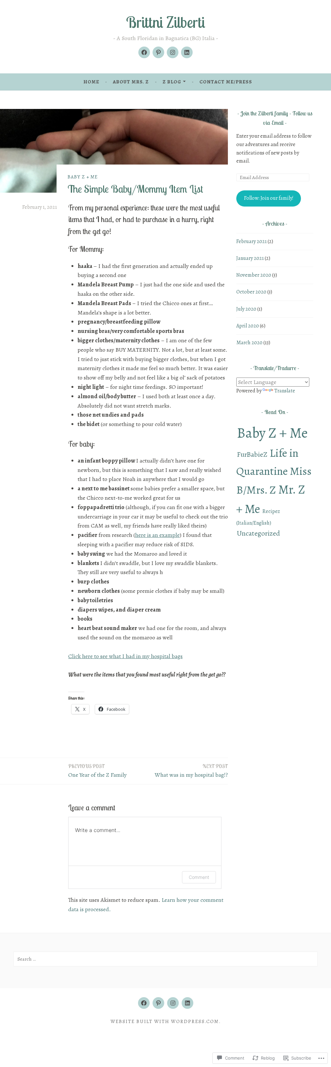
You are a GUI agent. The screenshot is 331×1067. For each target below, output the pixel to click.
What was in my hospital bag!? (191, 771)
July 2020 (246, 309)
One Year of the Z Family (97, 771)
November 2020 (253, 275)
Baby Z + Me (83, 177)
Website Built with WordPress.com (165, 1021)
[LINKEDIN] (187, 1003)
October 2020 (251, 291)
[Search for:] (165, 959)
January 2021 (250, 258)
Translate (284, 390)
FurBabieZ (252, 454)
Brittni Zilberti (165, 22)
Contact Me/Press (225, 82)
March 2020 (249, 342)
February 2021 (251, 241)
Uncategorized (258, 533)
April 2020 (247, 325)
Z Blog (172, 82)
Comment (199, 877)
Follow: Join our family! (269, 198)
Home (91, 82)
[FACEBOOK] (144, 1003)
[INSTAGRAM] (173, 1003)
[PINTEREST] (158, 1003)
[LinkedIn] (187, 52)
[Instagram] (172, 52)
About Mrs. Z (131, 82)
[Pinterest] (158, 52)
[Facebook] (144, 52)
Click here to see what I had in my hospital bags (125, 656)
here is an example (157, 535)
